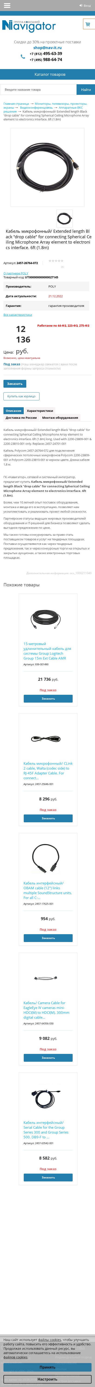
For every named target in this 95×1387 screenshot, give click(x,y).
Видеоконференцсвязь (36, 107)
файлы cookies (49, 1340)
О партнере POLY (15, 273)
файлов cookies (15, 1357)
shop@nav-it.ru (47, 47)
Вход (87, 5)
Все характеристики (17, 315)
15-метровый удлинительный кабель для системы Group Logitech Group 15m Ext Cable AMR (47, 650)
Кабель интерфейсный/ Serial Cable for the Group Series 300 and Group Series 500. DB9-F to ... (46, 1129)
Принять (48, 1367)
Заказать (15, 383)
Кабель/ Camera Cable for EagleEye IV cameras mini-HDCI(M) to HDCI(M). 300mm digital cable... (46, 1010)
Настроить (47, 1379)
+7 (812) (46, 54)
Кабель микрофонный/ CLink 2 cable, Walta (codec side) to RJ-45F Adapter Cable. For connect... (48, 770)
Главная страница (16, 104)
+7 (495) (46, 60)
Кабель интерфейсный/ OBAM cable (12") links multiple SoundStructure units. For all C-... (48, 890)
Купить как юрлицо (21, 396)
